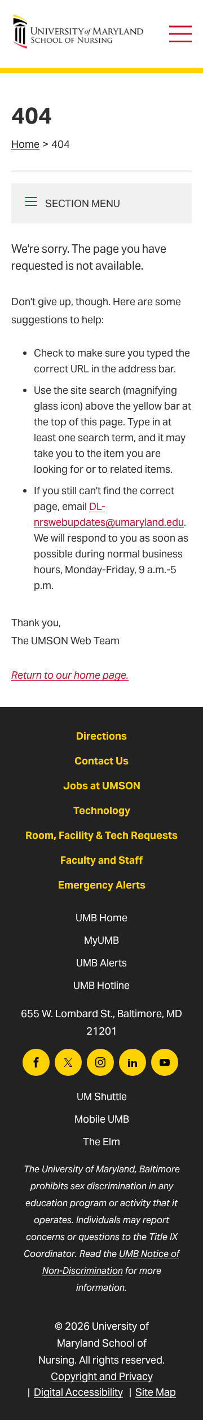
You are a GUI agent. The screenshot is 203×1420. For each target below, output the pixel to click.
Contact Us (101, 760)
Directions (101, 735)
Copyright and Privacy (102, 1376)
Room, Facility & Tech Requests (101, 835)
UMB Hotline (101, 985)
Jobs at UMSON (101, 785)
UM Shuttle (102, 1096)
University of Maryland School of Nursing (81, 20)
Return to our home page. (70, 675)
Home (25, 144)
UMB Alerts (101, 962)
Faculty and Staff (101, 860)
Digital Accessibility (78, 1392)
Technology (101, 810)
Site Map (155, 1392)
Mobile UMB (101, 1119)
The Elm (101, 1141)
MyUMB (101, 940)
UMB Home (101, 917)
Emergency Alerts (101, 884)
